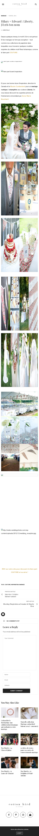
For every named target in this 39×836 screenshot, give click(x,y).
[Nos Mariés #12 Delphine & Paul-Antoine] (29, 762)
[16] (10, 360)
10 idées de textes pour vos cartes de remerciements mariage (29, 750)
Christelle (6, 30)
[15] (29, 245)
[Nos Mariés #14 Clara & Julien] (9, 739)
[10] (29, 188)
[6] (10, 304)
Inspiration (15, 584)
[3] (10, 188)
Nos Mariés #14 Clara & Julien (6, 749)
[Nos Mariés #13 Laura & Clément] (9, 762)
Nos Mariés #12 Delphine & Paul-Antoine (27, 773)
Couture (8, 584)
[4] (29, 304)
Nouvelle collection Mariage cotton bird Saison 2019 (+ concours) (29, 724)
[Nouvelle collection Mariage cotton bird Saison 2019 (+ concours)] (29, 713)
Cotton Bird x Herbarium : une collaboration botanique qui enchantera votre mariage (9, 725)
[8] (10, 245)
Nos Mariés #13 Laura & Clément (7, 772)
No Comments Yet (13, 621)
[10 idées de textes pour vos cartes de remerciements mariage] (29, 739)
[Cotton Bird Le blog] (19, 4)
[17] (29, 360)
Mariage (3, 15)
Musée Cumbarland (17, 86)
